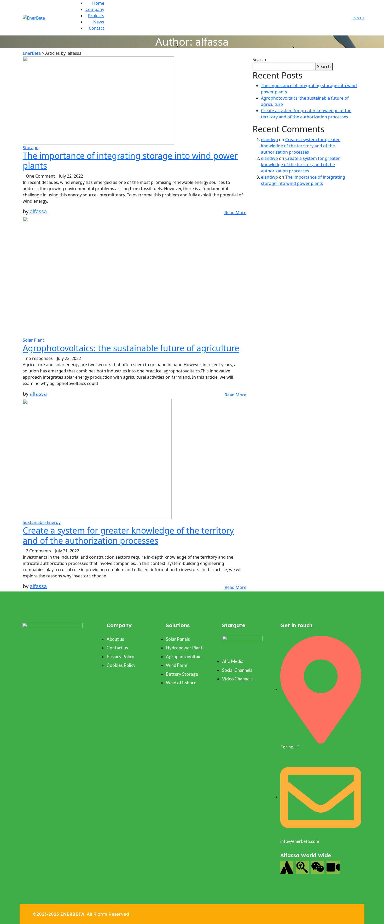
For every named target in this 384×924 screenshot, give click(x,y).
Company (94, 9)
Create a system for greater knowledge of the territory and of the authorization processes (128, 535)
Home (98, 3)
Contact (96, 28)
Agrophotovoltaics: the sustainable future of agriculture (131, 348)
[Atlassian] (286, 867)
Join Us (358, 17)
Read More (235, 212)
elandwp (269, 139)
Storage (30, 147)
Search (259, 59)
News (98, 22)
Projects (96, 16)
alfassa (38, 211)
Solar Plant (33, 340)
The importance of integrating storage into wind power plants (130, 160)
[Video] (333, 867)
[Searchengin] (302, 867)
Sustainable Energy (42, 522)
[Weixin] (317, 867)
